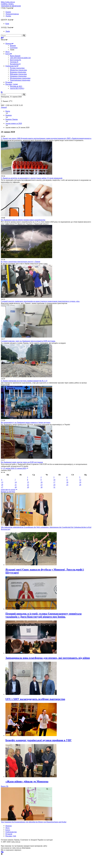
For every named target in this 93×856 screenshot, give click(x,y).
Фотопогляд (5, 529)
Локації (4, 107)
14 (16, 482)
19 (80, 482)
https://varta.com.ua (8, 2)
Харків (8, 12)
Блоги (7, 54)
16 (41, 482)
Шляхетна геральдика (18, 70)
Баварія (13, 46)
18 (67, 482)
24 (54, 485)
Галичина (13, 48)
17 (54, 482)
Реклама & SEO (16, 86)
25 (67, 485)
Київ (7, 24)
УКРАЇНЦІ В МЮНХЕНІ (11, 5)
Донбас (8, 16)
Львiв (7, 31)
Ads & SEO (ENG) (17, 88)
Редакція (8, 82)
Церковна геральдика (18, 76)
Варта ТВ (4, 786)
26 (80, 485)
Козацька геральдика (18, 72)
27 (2, 487)
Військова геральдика (18, 74)
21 (16, 485)
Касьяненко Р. (15, 64)
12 (80, 480)
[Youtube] (1, 38)
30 (41, 487)
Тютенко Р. (14, 62)
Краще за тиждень (8, 492)
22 (28, 485)
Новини (8, 43)
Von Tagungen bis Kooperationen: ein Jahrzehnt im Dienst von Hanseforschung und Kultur (33, 822)
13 (2, 482)
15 (28, 482)
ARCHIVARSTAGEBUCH (20, 58)
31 (54, 487)
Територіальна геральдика (20, 80)
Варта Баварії (15, 56)
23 (41, 485)
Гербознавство (11, 66)
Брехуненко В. (15, 60)
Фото (7, 52)
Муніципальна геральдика (20, 78)
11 (67, 480)
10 (54, 480)
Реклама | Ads (10, 84)
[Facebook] (3, 38)
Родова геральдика (17, 68)
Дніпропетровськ (12, 14)
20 (2, 485)
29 (28, 487)
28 (16, 487)
